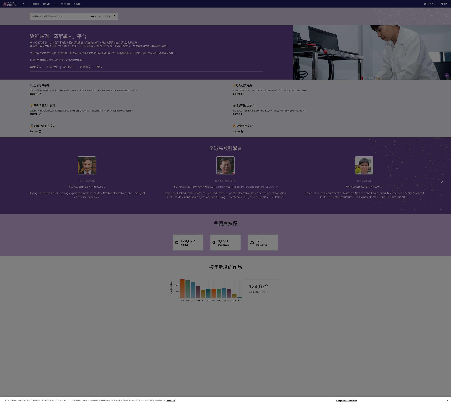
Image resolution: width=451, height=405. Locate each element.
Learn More (171, 400)
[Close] (447, 400)
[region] (225, 401)
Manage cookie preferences (346, 401)
